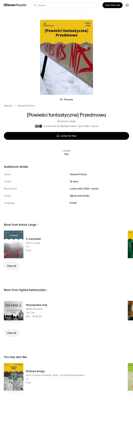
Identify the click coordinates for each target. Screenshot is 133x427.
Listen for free (68, 135)
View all (11, 265)
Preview (68, 99)
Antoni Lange (68, 121)
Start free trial (112, 5)
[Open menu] (127, 5)
